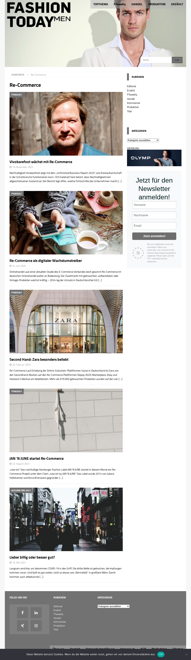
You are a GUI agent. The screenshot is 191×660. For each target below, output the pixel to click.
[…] (120, 181)
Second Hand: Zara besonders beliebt (39, 359)
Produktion (133, 107)
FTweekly (120, 4)
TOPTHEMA (100, 4)
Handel (131, 99)
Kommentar (133, 103)
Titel (129, 111)
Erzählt (131, 90)
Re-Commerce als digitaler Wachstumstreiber (46, 260)
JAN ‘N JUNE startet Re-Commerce (37, 458)
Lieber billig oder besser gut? (32, 557)
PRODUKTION (156, 4)
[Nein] (186, 654)
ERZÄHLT (177, 4)
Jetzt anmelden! (154, 236)
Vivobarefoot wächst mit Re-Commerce (41, 162)
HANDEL (137, 4)
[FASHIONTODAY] (95, 65)
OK (161, 654)
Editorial (131, 86)
